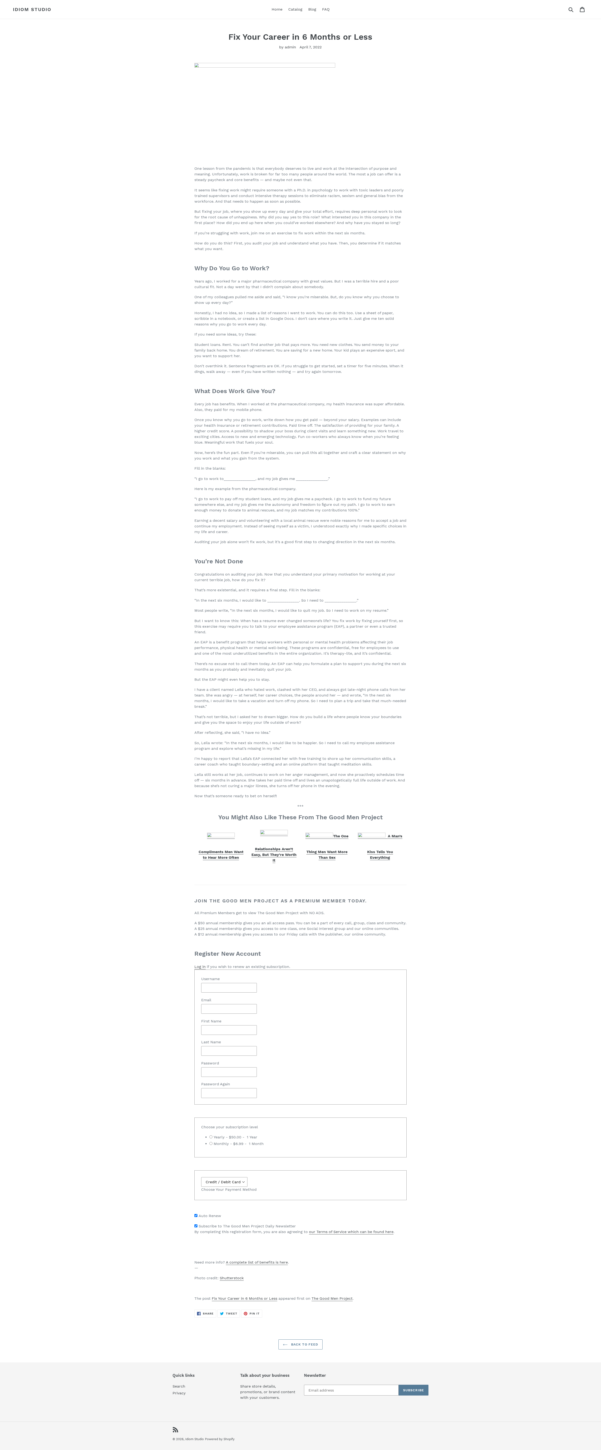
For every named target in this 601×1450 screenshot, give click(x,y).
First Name (211, 1021)
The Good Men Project (332, 1298)
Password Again (215, 1084)
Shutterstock (232, 1278)
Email (206, 1000)
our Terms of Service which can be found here (351, 1232)
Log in (200, 966)
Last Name (211, 1042)
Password (210, 1063)
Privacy (179, 1393)
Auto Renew (210, 1216)
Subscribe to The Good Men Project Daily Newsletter (247, 1226)
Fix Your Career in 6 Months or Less (244, 1298)
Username (210, 979)
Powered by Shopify (220, 1439)
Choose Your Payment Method (229, 1189)
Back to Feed (304, 1344)
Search (179, 1386)
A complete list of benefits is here (257, 1262)
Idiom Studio (32, 9)
